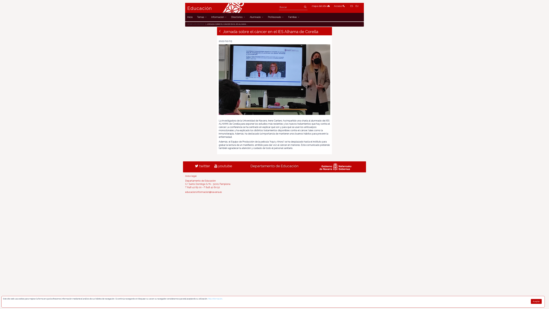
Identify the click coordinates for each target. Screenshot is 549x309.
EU (356, 6)
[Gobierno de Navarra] (335, 166)
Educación (199, 8)
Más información (215, 299)
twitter (204, 166)
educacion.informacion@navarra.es (203, 192)
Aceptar (536, 301)
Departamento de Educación (274, 166)
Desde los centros (195, 24)
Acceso (338, 6)
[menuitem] (190, 17)
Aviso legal (191, 176)
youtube (224, 166)
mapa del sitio (319, 6)
